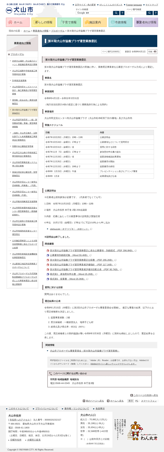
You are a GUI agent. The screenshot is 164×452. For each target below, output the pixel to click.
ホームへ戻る (117, 401)
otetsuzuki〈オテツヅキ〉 (69, 229)
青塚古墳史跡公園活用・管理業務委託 (24, 174)
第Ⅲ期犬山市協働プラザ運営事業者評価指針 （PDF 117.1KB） (82, 264)
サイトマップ (152, 5)
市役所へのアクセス (20, 420)
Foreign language (134, 5)
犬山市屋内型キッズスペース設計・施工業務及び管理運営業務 (24, 90)
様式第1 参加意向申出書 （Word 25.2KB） (72, 274)
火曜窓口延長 (34, 440)
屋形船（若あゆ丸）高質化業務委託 (24, 102)
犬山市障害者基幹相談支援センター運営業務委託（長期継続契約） (24, 211)
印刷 (150, 52)
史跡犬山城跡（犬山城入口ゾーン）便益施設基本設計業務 (24, 63)
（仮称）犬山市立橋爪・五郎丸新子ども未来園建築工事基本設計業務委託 (24, 136)
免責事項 (100, 408)
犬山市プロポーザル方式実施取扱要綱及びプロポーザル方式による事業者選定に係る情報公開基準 (24, 278)
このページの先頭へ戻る (145, 395)
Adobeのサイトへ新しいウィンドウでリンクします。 (113, 364)
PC (136, 401)
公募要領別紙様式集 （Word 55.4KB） (69, 255)
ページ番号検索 (134, 9)
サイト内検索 (82, 9)
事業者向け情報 (41, 31)
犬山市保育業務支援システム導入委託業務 (24, 164)
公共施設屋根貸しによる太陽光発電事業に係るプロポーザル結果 (24, 244)
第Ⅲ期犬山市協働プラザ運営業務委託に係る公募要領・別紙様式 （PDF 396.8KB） (92, 250)
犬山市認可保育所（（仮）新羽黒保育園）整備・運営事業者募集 (24, 123)
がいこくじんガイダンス (110, 5)
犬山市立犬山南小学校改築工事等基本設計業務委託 (24, 154)
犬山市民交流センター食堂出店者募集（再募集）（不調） (24, 184)
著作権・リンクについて (76, 408)
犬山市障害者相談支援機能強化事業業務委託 (24, 256)
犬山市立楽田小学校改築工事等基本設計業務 (24, 223)
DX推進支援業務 (19, 80)
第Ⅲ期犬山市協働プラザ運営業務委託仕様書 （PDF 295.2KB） (82, 260)
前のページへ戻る (95, 401)
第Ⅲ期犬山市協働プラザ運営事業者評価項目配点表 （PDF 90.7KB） (84, 269)
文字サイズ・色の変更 (85, 5)
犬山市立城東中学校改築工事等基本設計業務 (24, 72)
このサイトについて (19, 408)
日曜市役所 (15, 440)
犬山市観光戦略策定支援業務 (24, 201)
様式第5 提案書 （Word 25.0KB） (68, 279)
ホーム (27, 31)
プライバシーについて (46, 408)
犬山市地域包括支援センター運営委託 (24, 233)
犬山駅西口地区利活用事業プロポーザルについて (24, 265)
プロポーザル (58, 31)
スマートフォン (149, 401)
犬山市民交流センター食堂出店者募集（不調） (24, 193)
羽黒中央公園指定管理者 (22, 146)
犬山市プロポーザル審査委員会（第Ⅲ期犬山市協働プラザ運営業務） (84, 351)
